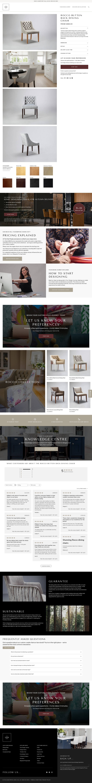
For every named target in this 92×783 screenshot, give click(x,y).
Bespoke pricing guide (12, 258)
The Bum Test (23, 751)
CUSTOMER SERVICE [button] (42, 745)
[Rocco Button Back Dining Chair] (79, 363)
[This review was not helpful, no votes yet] (27, 509)
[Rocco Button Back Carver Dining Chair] (57, 363)
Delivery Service (40, 756)
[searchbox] (9, 485)
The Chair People (8, 779)
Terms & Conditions (36, 779)
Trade (38, 760)
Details (63, 46)
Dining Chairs (6, 747)
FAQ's (38, 747)
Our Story (22, 758)
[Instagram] (52, 772)
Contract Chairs (40, 763)
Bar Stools (5, 749)
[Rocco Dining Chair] (79, 395)
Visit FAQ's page (8, 647)
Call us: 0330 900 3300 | (23, 779)
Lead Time (39, 754)
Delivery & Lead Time (66, 49)
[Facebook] (46, 772)
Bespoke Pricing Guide (25, 760)
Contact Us (39, 749)
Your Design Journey (24, 747)
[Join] (88, 765)
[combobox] (23, 485)
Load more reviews (46, 566)
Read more (63, 38)
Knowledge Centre (24, 754)
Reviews (39, 758)
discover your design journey (61, 289)
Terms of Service (68, 769)
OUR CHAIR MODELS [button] (8, 745)
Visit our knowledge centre (46, 449)
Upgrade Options (66, 53)
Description (64, 28)
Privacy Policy (46, 779)
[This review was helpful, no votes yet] (25, 509)
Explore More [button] (24, 745)
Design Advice (23, 749)
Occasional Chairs (7, 751)
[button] (79, 7)
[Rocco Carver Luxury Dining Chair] (57, 395)
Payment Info (40, 751)
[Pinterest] (49, 772)
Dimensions (64, 42)
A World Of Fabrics (24, 756)
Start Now (74, 66)
